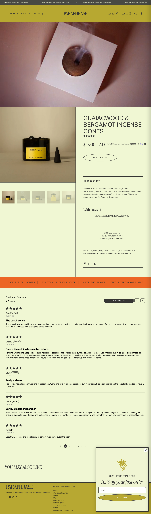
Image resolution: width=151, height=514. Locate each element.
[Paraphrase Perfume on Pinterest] (13, 498)
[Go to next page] (90, 446)
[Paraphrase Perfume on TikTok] (16, 498)
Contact (56, 495)
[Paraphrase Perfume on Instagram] (10, 498)
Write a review (119, 300)
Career (55, 508)
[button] (89, 136)
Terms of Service (59, 505)
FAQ (54, 498)
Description (91, 180)
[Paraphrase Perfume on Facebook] (7, 498)
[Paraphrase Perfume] (75, 13)
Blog (55, 490)
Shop (12, 13)
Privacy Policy (58, 500)
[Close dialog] (146, 450)
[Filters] (136, 301)
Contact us (10, 492)
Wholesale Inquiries (60, 493)
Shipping (89, 263)
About (24, 13)
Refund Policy (58, 503)
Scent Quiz (40, 13)
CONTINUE (122, 497)
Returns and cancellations (63, 510)
